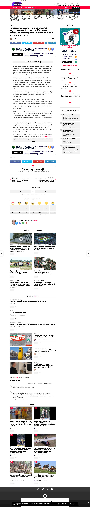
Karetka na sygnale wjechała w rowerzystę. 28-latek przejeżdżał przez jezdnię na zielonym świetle (74, 17)
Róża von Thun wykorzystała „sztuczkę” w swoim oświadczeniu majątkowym (45, 284)
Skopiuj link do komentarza (26, 386)
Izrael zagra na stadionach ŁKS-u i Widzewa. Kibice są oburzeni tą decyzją (45, 248)
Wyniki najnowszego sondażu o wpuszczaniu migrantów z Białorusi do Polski (20, 272)
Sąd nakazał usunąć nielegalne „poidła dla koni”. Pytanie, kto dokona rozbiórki (44, 477)
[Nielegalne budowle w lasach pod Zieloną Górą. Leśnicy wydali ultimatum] (21, 467)
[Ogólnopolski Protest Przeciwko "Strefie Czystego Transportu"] (21, 339)
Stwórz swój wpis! (46, 136)
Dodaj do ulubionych (33, 139)
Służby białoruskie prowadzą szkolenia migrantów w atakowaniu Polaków (44, 272)
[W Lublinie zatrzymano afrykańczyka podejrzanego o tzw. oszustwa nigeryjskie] (21, 368)
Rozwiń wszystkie (31, 383)
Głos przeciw (45, 191)
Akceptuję (72, 503)
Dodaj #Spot (76, 7)
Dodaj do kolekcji (47, 139)
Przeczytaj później (20, 139)
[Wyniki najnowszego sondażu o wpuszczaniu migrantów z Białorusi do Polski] (21, 263)
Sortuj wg (45, 383)
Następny (79, 16)
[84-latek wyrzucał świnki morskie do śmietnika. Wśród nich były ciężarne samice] (39, 12)
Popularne (65, 5)
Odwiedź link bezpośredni (32, 61)
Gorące (72, 5)
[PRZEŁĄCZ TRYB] (65, 8)
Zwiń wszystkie (39, 383)
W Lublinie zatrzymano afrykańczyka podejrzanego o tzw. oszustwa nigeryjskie (43, 366)
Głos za (20, 191)
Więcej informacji (62, 503)
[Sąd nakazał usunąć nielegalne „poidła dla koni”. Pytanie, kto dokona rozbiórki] (45, 467)
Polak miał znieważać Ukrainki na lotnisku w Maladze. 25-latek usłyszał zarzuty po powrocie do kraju (26, 17)
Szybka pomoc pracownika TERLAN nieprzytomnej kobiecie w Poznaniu (33, 324)
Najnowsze (57, 5)
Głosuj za (14, 390)
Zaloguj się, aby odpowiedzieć (22, 389)
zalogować (16, 377)
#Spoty (15, 7)
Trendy (78, 5)
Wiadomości (31, 7)
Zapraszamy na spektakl (18, 312)
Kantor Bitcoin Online (70, 65)
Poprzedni (10, 16)
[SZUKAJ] (67, 8)
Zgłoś (33, 141)
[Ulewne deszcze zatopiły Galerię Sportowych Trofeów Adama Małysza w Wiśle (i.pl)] (1, 253)
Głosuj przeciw (15, 390)
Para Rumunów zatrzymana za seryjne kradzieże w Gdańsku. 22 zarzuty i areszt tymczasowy (62, 17)
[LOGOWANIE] (69, 8)
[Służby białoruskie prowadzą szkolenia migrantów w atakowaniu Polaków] (45, 263)
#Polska (25, 7)
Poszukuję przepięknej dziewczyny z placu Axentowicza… (28, 301)
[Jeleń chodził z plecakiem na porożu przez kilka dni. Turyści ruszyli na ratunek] (51, 12)
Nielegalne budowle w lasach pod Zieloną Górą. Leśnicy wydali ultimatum (21, 477)
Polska (12, 157)
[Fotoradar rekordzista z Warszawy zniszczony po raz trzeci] (21, 353)
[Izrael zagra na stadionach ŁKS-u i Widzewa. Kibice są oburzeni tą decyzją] (45, 239)
